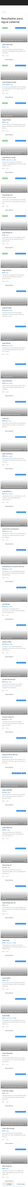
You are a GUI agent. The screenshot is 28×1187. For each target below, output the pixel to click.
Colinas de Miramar (8, 40)
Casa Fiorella (6, 308)
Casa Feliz (5, 940)
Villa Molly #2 (7, 1166)
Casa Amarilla (7, 790)
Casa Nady (6, 1016)
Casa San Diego (7, 1091)
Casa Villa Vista (7, 44)
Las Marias (6, 604)
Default (4, 12)
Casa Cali (5, 418)
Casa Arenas (6, 270)
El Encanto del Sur (8, 750)
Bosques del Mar (8, 562)
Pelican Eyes (6, 525)
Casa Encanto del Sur (10, 755)
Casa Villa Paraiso (8, 1128)
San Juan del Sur (19, 40)
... (8, 53)
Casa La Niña (6, 642)
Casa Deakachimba (9, 82)
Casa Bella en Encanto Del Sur (13, 566)
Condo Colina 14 (8, 717)
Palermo (5, 786)
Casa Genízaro (7, 454)
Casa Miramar (7, 381)
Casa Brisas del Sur (9, 903)
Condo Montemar (9, 679)
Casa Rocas (6, 343)
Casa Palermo (7, 827)
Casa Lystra (6, 978)
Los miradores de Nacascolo (11, 897)
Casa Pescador (7, 1053)
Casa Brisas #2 (7, 195)
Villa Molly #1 (7, 865)
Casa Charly (6, 120)
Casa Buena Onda (8, 157)
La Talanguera (7, 266)
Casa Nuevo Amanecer (10, 529)
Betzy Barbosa (9, 59)
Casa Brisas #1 (7, 233)
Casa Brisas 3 (7, 491)
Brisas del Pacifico (8, 191)
